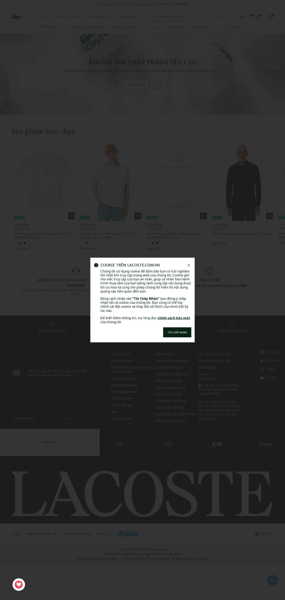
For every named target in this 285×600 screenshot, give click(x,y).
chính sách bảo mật (174, 318)
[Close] (188, 265)
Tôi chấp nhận (177, 332)
